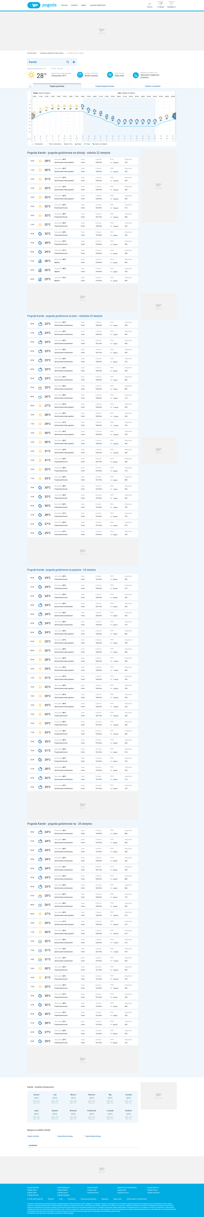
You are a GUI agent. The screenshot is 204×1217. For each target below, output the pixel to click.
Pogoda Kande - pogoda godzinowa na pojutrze (54, 569)
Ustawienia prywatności (88, 1199)
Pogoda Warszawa (153, 1192)
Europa (74, 5)
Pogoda (49, 5)
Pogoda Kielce (32, 1190)
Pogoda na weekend (152, 86)
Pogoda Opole (32, 1192)
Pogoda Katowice (153, 1187)
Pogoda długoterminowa (105, 86)
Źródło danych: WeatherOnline (137, 1199)
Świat (83, 5)
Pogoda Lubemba (33, 1136)
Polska (64, 5)
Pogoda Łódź (121, 1190)
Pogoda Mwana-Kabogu (93, 1136)
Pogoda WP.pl (32, 53)
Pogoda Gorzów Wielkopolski (127, 1187)
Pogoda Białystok (33, 1187)
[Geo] (74, 62)
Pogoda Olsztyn (152, 1190)
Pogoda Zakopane (63, 1195)
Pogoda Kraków (62, 1190)
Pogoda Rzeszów (93, 1192)
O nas (61, 1199)
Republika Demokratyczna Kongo (52, 53)
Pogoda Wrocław (33, 1195)
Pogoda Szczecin (123, 1192)
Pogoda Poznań (62, 1192)
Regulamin (104, 1199)
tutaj (71, 1213)
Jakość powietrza (98, 5)
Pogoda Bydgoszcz (63, 1187)
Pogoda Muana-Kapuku (65, 1136)
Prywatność (72, 1199)
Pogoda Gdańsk (92, 1187)
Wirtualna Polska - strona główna (33, 5)
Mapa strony (117, 1199)
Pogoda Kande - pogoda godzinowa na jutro (52, 315)
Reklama (51, 1199)
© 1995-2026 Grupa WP (35, 1199)
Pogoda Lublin (92, 1190)
